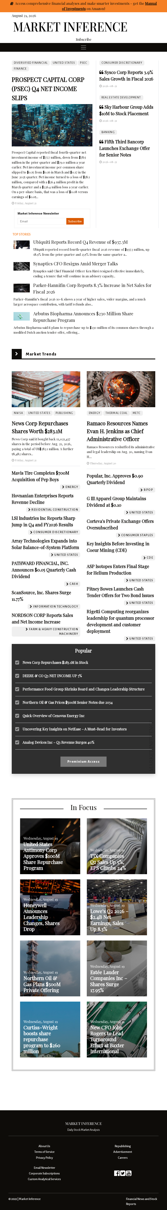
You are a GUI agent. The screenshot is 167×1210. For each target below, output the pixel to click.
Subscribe (83, 39)
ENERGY (94, 413)
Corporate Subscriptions (44, 1173)
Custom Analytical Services (44, 1179)
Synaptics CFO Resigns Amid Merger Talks (75, 263)
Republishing (123, 1146)
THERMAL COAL (116, 413)
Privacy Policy (44, 1157)
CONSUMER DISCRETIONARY (122, 62)
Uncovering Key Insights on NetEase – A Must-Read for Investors (75, 729)
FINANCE (20, 68)
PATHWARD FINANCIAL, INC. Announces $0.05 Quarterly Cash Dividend (44, 569)
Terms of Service (44, 1151)
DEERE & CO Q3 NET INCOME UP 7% (52, 675)
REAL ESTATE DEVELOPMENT (121, 97)
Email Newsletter (44, 1167)
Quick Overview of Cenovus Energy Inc (54, 715)
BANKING (108, 132)
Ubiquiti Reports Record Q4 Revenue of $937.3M (80, 242)
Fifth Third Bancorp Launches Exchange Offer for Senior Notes (124, 148)
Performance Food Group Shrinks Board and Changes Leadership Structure (84, 689)
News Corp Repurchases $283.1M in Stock (55, 662)
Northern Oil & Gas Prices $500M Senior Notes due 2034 (68, 702)
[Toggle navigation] (83, 47)
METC (137, 413)
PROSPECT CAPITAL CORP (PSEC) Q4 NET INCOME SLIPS (48, 88)
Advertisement (122, 1151)
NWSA (18, 413)
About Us (44, 1146)
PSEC (83, 62)
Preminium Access (83, 761)
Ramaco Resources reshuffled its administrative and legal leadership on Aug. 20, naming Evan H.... (121, 452)
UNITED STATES (64, 62)
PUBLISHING (64, 413)
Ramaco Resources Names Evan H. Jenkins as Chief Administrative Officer (117, 431)
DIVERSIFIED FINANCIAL (31, 62)
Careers (123, 1157)
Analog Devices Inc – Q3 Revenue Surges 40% (58, 742)
